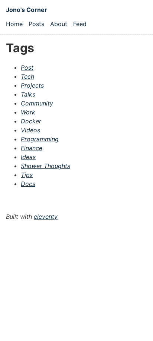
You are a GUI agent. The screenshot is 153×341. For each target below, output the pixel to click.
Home (14, 24)
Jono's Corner (26, 9)
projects (32, 85)
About (58, 24)
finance (31, 148)
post (27, 67)
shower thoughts (45, 166)
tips (27, 175)
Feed (80, 24)
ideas (28, 157)
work (28, 112)
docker (31, 121)
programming (40, 139)
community (37, 103)
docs (28, 183)
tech (27, 76)
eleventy (46, 216)
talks (28, 94)
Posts (36, 24)
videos (30, 130)
